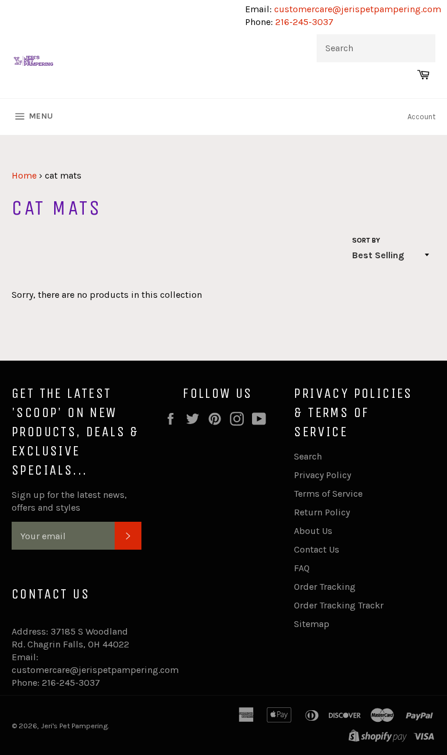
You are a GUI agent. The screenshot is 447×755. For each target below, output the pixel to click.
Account (421, 116)
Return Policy (322, 512)
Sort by (366, 240)
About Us (313, 530)
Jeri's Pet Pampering (74, 725)
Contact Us (316, 549)
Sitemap (311, 623)
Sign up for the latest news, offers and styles (69, 501)
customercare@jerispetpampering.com (356, 9)
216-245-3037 (304, 21)
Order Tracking (325, 586)
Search (308, 456)
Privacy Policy (322, 474)
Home (24, 175)
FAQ (302, 568)
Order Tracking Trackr (339, 605)
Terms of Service (328, 493)
